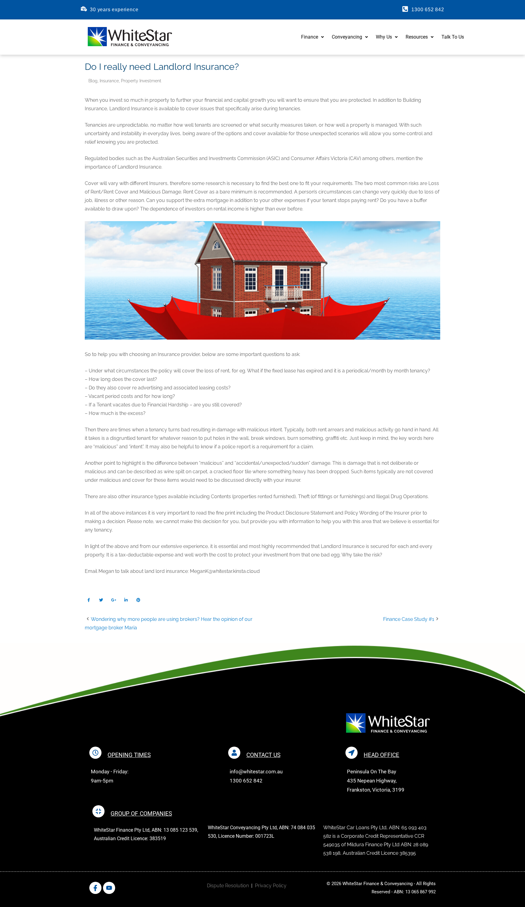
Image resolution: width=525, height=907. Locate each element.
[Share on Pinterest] (138, 600)
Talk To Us (452, 37)
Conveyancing (347, 37)
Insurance (109, 80)
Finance (309, 37)
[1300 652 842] (405, 9)
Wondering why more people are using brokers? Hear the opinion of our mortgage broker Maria (168, 623)
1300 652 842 (427, 9)
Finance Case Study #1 (408, 619)
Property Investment (141, 80)
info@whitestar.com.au (256, 771)
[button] (312, 37)
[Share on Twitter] (101, 600)
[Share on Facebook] (88, 600)
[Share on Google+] (113, 600)
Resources (417, 37)
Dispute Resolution (228, 885)
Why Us (384, 37)
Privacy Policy (271, 885)
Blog (93, 80)
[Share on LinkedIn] (126, 600)
